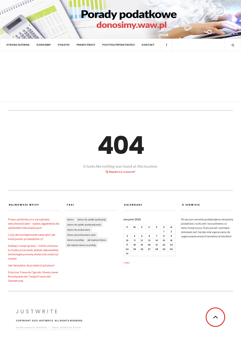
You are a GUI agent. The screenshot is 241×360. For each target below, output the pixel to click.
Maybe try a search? (121, 171)
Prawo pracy (86, 45)
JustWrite (37, 311)
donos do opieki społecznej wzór (84, 224)
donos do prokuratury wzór (81, 234)
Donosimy (44, 45)
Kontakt (148, 45)
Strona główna (17, 45)
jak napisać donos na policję (81, 245)
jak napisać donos (97, 240)
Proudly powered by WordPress (31, 327)
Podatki (64, 45)
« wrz (126, 262)
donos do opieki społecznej (91, 219)
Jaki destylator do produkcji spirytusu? (31, 265)
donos (70, 219)
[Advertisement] (120, 77)
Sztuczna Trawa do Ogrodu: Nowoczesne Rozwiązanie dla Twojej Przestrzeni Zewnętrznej (33, 276)
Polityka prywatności (118, 45)
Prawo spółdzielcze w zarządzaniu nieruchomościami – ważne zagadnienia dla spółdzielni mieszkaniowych (33, 223)
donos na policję (75, 240)
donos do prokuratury (78, 229)
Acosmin (77, 327)
